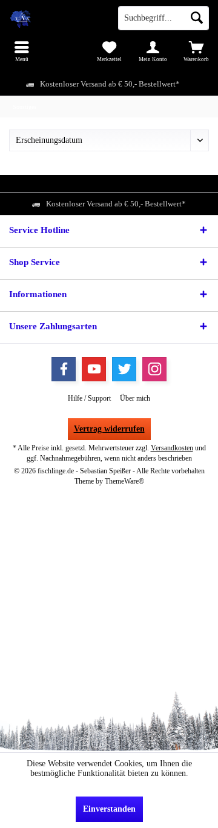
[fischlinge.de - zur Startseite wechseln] (54, 18)
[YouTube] (94, 369)
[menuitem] (22, 51)
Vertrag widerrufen (109, 428)
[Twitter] (124, 369)
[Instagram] (154, 369)
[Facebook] (63, 369)
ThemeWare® (124, 481)
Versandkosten (172, 448)
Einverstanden (109, 808)
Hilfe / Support (89, 398)
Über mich (135, 398)
